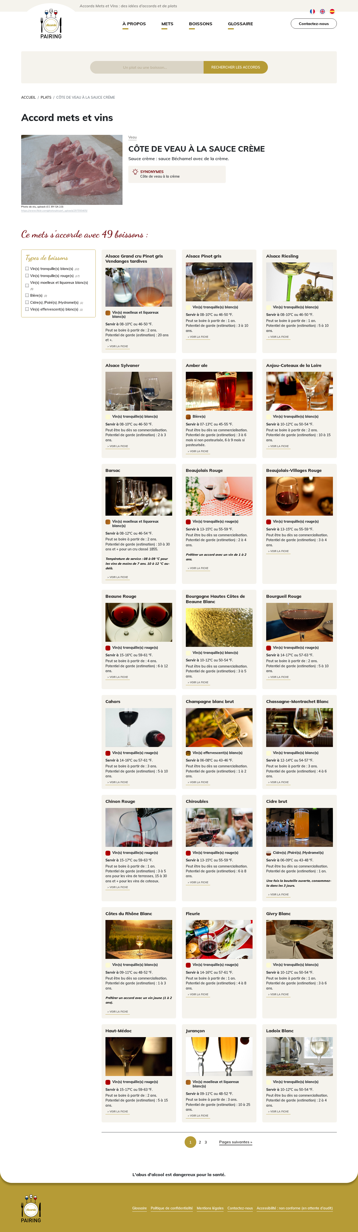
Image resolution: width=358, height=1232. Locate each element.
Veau (132, 137)
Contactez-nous (314, 23)
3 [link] (206, 1142)
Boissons (200, 23)
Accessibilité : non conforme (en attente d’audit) (295, 1208)
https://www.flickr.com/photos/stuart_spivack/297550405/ (54, 210)
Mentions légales (210, 1208)
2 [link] (200, 1142)
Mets (167, 23)
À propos (134, 23)
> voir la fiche (117, 346)
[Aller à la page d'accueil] (31, 1208)
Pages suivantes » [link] (235, 1141)
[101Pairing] (51, 24)
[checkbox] (58, 269)
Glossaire (240, 23)
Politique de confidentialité (172, 1208)
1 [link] (190, 1142)
